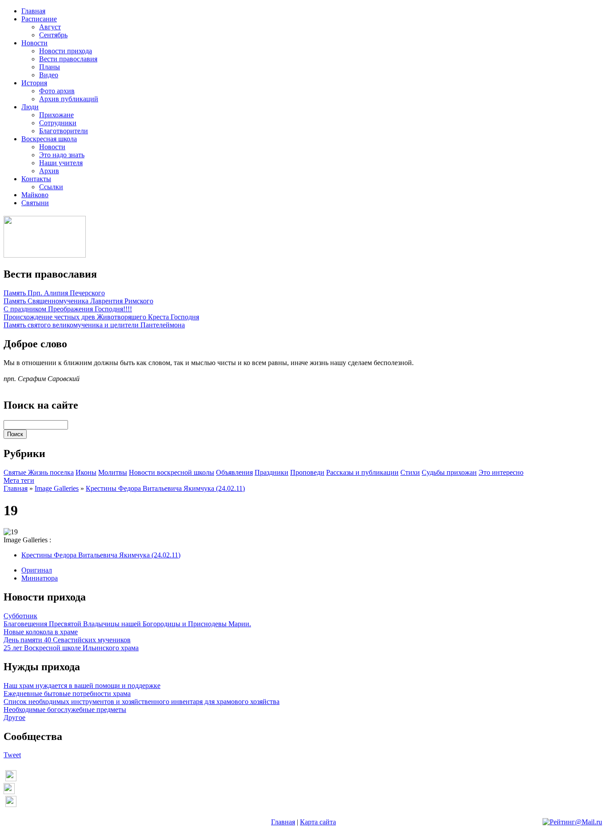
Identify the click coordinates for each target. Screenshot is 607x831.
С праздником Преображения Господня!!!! (68, 309)
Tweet (12, 755)
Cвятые (16, 472)
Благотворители (63, 131)
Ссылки (51, 187)
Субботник (20, 616)
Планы (49, 67)
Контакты (36, 179)
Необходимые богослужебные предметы (65, 709)
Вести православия (68, 59)
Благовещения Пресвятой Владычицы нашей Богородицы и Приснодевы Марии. (127, 624)
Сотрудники (57, 123)
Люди (30, 107)
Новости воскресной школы (171, 472)
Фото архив (57, 91)
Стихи (410, 472)
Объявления (234, 472)
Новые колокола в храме (41, 632)
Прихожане (56, 115)
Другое (14, 717)
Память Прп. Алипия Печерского (54, 293)
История (34, 83)
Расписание (39, 19)
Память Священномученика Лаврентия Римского (78, 301)
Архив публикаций (68, 99)
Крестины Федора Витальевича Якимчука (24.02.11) (165, 488)
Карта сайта (318, 822)
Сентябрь (53, 35)
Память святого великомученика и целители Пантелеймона (94, 325)
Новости (34, 43)
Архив (49, 171)
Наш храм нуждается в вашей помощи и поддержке (82, 685)
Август (50, 27)
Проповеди (307, 472)
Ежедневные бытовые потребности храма (67, 693)
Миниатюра (39, 578)
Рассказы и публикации (362, 472)
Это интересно (501, 472)
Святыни (35, 203)
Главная (33, 11)
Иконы (86, 472)
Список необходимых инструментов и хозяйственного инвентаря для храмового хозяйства (142, 701)
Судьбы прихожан (449, 472)
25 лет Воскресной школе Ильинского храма (71, 648)
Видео (48, 75)
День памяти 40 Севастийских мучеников (67, 640)
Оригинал (36, 570)
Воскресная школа (49, 139)
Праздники (271, 472)
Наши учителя (61, 163)
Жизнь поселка (51, 472)
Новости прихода (65, 51)
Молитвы (112, 472)
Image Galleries (57, 488)
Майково (34, 195)
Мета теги (19, 480)
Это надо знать (61, 155)
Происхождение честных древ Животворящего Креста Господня (101, 317)
